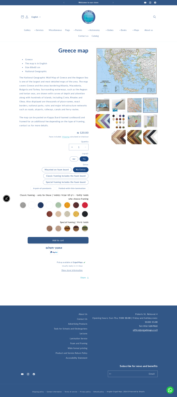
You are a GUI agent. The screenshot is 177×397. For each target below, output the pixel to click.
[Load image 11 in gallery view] (118, 137)
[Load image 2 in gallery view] (134, 105)
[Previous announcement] (113, 2)
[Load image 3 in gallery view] (118, 105)
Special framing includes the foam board (66, 182)
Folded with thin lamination (71, 189)
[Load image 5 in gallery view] (150, 121)
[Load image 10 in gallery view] (134, 137)
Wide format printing (77, 348)
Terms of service (71, 392)
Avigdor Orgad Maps (114, 391)
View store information (72, 270)
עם (74, 159)
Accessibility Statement (76, 358)
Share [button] (83, 277)
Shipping (65, 137)
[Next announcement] (64, 2)
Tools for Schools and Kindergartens (70, 329)
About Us (83, 314)
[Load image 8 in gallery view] (102, 121)
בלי (84, 159)
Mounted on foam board (57, 169)
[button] (155, 17)
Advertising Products (77, 324)
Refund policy (98, 392)
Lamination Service (78, 338)
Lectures (83, 333)
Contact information (54, 392)
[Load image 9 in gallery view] (150, 137)
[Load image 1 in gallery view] (150, 105)
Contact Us (82, 319)
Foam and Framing (78, 343)
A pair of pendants (40, 189)
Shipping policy (38, 392)
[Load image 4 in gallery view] (102, 105)
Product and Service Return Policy (71, 353)
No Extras (81, 169)
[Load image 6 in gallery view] (134, 121)
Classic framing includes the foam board (66, 176)
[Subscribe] (111, 374)
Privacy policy (85, 392)
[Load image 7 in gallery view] (118, 121)
